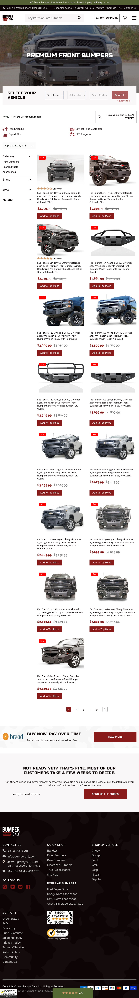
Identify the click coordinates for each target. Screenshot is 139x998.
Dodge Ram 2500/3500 (62, 894)
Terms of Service (13, 947)
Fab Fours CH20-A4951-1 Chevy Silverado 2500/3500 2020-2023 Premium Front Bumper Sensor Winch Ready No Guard (111, 472)
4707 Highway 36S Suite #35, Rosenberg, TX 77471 (23, 863)
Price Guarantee (13, 933)
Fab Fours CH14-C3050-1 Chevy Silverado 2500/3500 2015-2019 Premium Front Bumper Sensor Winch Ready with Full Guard (59, 404)
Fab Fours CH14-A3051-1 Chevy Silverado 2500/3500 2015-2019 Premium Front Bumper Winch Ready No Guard (111, 336)
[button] (8, 993)
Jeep (95, 869)
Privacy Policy (12, 942)
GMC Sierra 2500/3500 (62, 899)
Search (120, 95)
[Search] (79, 18)
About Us (111, 8)
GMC (95, 865)
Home (6, 116)
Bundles (52, 850)
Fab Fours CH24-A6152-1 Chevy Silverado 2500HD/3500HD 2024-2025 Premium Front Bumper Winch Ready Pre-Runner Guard (112, 612)
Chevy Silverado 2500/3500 (65, 903)
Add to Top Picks (49, 216)
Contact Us (130, 8)
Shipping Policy (12, 937)
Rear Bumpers (10, 167)
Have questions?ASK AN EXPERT (120, 117)
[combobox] (54, 18)
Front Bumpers (11, 161)
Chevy (96, 850)
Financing (9, 928)
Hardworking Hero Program (88, 8)
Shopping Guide (63, 8)
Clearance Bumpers (59, 865)
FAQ (120, 8)
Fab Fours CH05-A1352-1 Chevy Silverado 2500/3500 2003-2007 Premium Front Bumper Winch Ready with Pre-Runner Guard (111, 267)
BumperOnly (30, 986)
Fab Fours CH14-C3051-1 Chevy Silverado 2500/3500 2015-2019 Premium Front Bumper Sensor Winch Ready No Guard (111, 402)
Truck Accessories (59, 869)
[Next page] (105, 709)
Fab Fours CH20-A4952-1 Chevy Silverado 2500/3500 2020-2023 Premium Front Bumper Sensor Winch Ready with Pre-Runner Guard (59, 544)
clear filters (123, 100)
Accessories (9, 172)
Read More (115, 737)
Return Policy (11, 952)
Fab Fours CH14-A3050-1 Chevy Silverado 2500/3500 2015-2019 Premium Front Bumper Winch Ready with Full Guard (59, 336)
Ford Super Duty (57, 889)
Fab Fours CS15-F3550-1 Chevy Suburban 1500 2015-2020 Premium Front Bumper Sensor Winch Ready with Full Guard (58, 679)
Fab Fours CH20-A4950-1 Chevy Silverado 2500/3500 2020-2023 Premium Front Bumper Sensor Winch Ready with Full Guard (59, 474)
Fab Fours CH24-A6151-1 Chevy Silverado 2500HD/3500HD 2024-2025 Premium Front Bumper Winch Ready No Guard (60, 612)
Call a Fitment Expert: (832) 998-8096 (27, 8)
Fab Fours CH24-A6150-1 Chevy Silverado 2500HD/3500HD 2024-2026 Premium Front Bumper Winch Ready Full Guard (112, 542)
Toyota (96, 879)
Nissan (96, 874)
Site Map (52, 874)
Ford (95, 860)
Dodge (96, 855)
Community (10, 957)
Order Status (11, 918)
